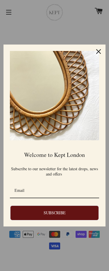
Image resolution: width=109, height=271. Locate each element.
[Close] (99, 52)
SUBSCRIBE (55, 212)
